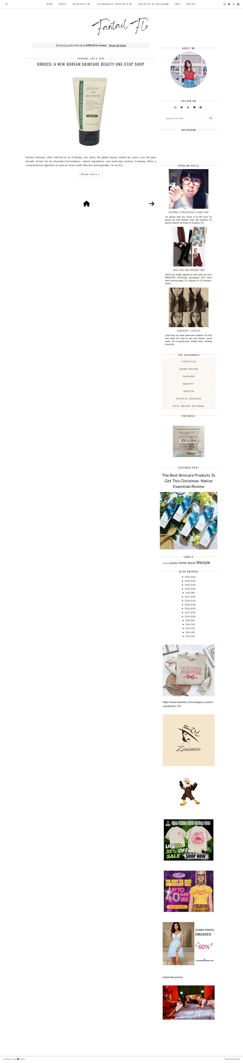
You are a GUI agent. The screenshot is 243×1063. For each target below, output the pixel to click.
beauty (188, 384)
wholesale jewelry (173, 977)
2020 (187, 601)
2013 (188, 628)
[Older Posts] (151, 204)
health (188, 391)
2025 (187, 581)
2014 (188, 624)
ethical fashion (188, 399)
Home (50, 4)
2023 (187, 589)
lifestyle (188, 361)
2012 (188, 632)
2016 (187, 616)
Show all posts (117, 45)
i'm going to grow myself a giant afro (188, 212)
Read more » (90, 174)
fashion (189, 376)
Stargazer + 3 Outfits (188, 330)
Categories (80, 4)
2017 (187, 612)
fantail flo (10, 1059)
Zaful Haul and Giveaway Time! (189, 270)
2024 (187, 585)
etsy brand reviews (188, 406)
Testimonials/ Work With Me (115, 4)
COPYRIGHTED (232, 1059)
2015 (188, 620)
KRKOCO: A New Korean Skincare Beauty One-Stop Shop (90, 64)
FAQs (177, 4)
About (63, 4)
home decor (189, 369)
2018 (187, 608)
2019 (187, 605)
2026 (187, 577)
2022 (188, 593)
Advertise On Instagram (154, 4)
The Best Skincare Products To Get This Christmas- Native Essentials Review (188, 481)
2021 (187, 597)
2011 (188, 636)
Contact (191, 4)
